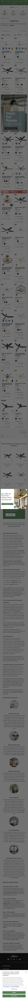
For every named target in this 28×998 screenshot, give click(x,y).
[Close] (25, 972)
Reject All (14, 992)
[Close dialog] (26, 489)
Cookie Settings (14, 989)
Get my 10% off (7, 504)
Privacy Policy (6, 986)
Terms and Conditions (15, 986)
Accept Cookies (14, 995)
